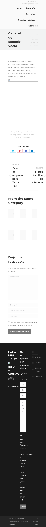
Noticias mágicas (38, 369)
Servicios (38, 363)
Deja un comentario (23, 138)
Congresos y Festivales (25, 132)
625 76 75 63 (11, 378)
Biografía (38, 357)
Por (15, 135)
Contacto (38, 376)
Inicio (37, 352)
